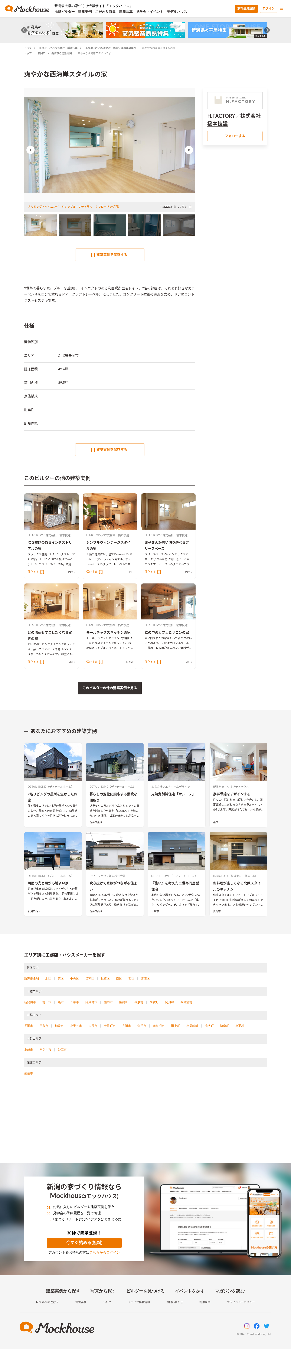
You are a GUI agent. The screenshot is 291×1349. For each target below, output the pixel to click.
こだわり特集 (105, 11)
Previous (30, 150)
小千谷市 (76, 1025)
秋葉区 (105, 978)
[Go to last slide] (24, 30)
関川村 (169, 1002)
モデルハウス (177, 11)
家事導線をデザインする (232, 794)
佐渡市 (28, 1073)
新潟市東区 (95, 822)
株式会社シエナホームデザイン (170, 787)
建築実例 (85, 11)
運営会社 (80, 1302)
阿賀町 (154, 1002)
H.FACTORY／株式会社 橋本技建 (58, 48)
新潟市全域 (31, 978)
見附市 (71, 572)
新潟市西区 (34, 911)
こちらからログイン (104, 1252)
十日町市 (110, 1025)
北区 (48, 978)
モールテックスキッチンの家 (108, 632)
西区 (131, 978)
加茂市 (92, 1025)
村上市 (46, 1002)
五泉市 (74, 1002)
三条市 (155, 911)
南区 (119, 978)
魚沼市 (141, 1025)
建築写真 (126, 11)
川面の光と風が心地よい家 (48, 883)
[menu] (281, 8)
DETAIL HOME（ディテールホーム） (51, 787)
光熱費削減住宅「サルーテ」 (173, 794)
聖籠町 (123, 1002)
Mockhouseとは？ (47, 1302)
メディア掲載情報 (139, 1302)
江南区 (89, 978)
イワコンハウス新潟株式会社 (107, 876)
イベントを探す (190, 1291)
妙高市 (62, 1049)
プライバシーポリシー (241, 1302)
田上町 (130, 572)
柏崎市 (59, 1025)
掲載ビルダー (64, 11)
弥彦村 (138, 1002)
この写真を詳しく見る (173, 207)
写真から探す (103, 1291)
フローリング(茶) (108, 206)
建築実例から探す (63, 1291)
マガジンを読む (230, 1291)
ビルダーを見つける (145, 1291)
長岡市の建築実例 (61, 53)
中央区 (74, 978)
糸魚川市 (45, 1049)
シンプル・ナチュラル (78, 206)
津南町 (224, 1025)
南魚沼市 (159, 1025)
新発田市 (30, 1002)
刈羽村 (239, 1025)
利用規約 (204, 1302)
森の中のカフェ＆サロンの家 (167, 632)
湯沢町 (209, 1025)
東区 (61, 978)
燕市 (215, 822)
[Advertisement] (145, 1124)
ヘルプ (107, 1302)
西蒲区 (145, 978)
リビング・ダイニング (45, 206)
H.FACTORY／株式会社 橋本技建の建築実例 (110, 48)
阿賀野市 (91, 1002)
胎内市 (108, 1002)
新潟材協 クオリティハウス (231, 787)
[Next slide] (267, 30)
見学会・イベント (149, 11)
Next (189, 150)
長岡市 (41, 53)
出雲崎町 (192, 1025)
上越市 (28, 1049)
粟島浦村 (186, 1002)
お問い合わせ (174, 1302)
